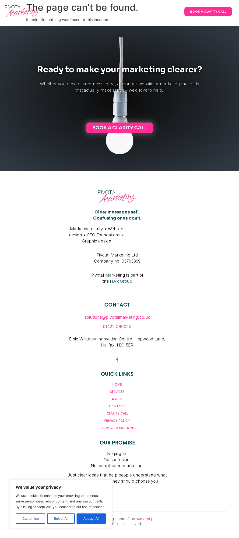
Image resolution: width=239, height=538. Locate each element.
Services (117, 391)
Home (117, 384)
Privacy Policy (117, 420)
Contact (117, 406)
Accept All (91, 518)
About (117, 399)
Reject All (61, 518)
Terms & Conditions (117, 428)
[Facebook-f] (117, 359)
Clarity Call (117, 413)
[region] (60, 504)
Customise (30, 518)
